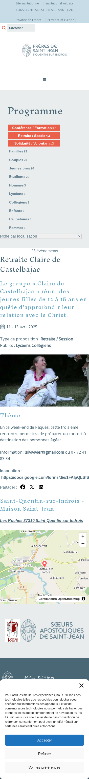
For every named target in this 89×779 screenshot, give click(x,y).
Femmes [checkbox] (17, 228)
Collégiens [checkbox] (19, 202)
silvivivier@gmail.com (44, 452)
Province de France (28, 20)
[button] (81, 685)
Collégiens (41, 345)
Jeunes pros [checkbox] (21, 168)
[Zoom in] (83, 536)
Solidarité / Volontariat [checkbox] (34, 143)
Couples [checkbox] (18, 160)
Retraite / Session (57, 339)
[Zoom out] (83, 543)
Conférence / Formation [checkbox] (34, 128)
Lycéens (23, 345)
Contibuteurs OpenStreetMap (59, 598)
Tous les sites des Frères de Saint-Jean (44, 10)
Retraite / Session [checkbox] (34, 136)
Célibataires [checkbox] (20, 219)
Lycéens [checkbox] (17, 194)
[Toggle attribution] (84, 599)
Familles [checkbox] (18, 151)
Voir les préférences (44, 767)
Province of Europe (60, 20)
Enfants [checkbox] (16, 211)
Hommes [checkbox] (17, 185)
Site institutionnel (28, 3)
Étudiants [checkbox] (19, 177)
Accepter (44, 740)
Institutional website (59, 3)
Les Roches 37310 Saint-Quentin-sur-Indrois (41, 521)
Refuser (44, 754)
